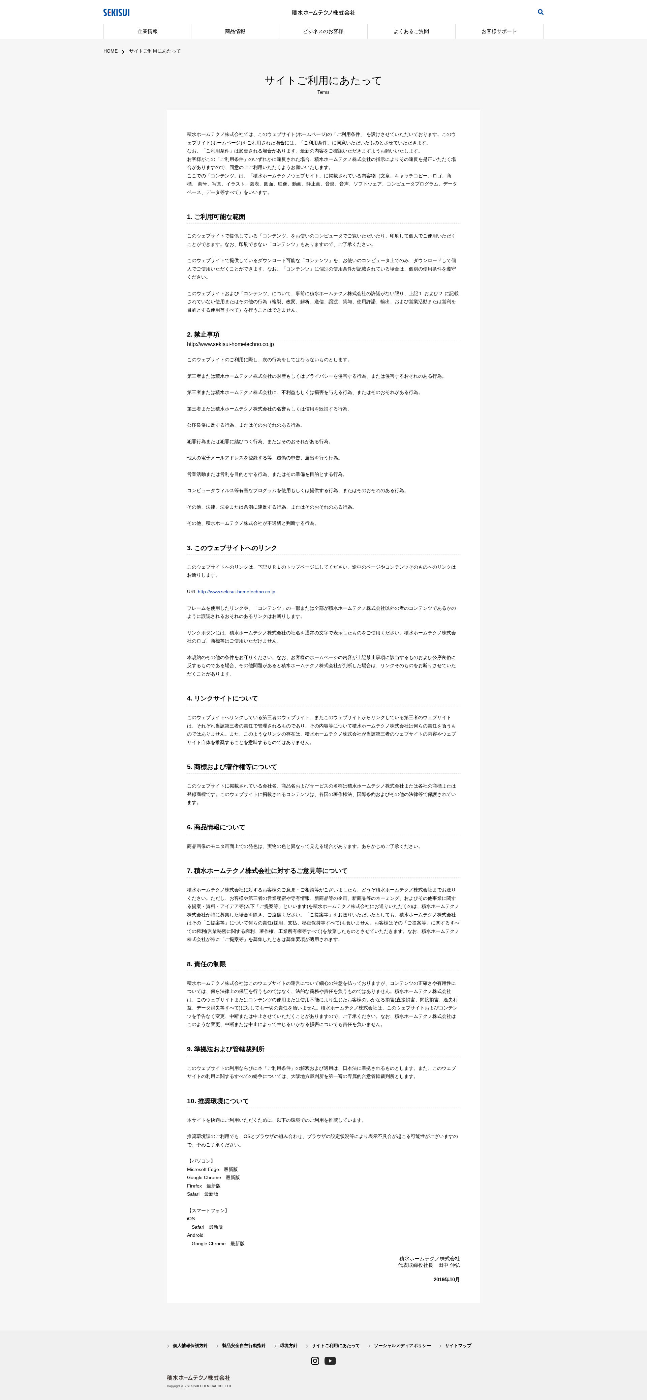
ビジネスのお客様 (323, 31)
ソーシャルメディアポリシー (402, 1345)
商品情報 (235, 31)
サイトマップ (458, 1345)
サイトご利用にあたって (155, 51)
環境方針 (289, 1345)
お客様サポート (499, 31)
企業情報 (147, 31)
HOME (110, 51)
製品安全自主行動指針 (244, 1345)
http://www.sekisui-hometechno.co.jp (236, 591)
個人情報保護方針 (190, 1345)
